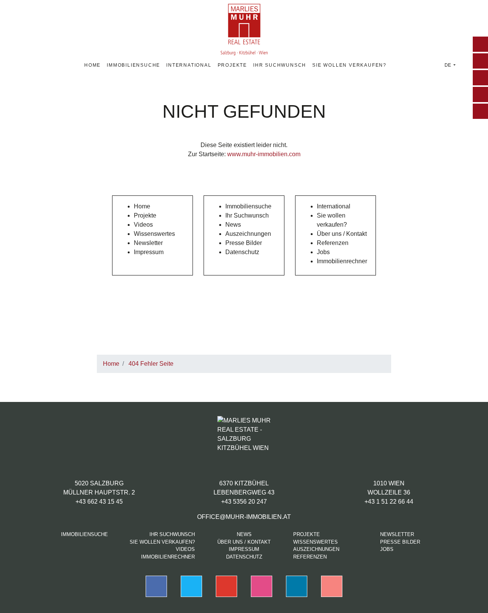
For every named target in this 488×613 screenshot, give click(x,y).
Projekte (232, 65)
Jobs (323, 252)
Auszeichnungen (248, 233)
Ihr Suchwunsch (279, 65)
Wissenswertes (154, 233)
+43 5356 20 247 (244, 501)
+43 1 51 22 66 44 (388, 501)
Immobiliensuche (133, 65)
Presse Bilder (243, 243)
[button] (480, 44)
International (188, 65)
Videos (143, 224)
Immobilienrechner (342, 261)
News (233, 224)
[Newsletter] (480, 94)
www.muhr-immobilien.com (263, 154)
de (448, 65)
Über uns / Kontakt (342, 233)
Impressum (149, 252)
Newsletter (148, 243)
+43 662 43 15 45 (99, 501)
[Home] (480, 61)
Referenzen (332, 243)
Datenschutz (242, 252)
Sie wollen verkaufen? (349, 65)
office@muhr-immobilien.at (244, 517)
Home (92, 65)
